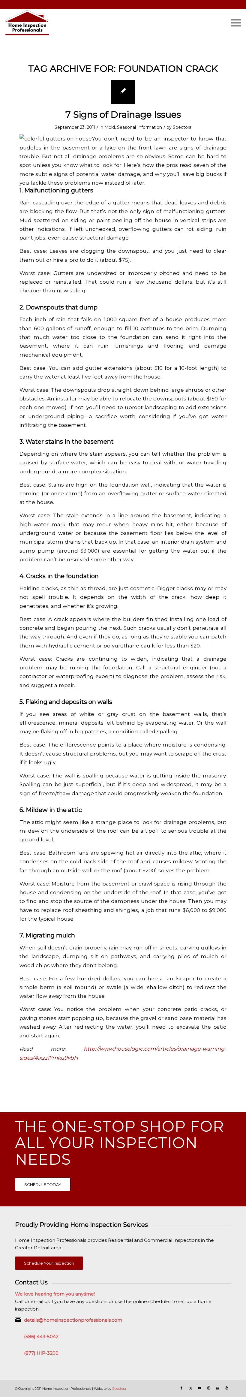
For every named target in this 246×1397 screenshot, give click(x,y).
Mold (109, 127)
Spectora (182, 127)
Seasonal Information (139, 127)
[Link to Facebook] (181, 1387)
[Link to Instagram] (208, 1387)
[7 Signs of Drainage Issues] (123, 92)
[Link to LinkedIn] (217, 1387)
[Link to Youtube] (199, 1387)
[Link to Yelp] (226, 1387)
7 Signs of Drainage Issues (123, 114)
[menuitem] (233, 22)
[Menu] (233, 22)
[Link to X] (190, 1387)
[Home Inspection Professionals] (27, 22)
